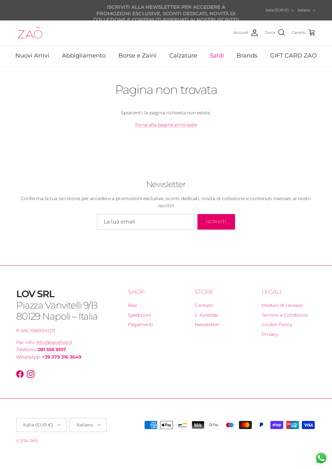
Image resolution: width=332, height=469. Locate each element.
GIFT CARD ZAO (293, 55)
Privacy (270, 334)
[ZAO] (30, 33)
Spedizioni (139, 315)
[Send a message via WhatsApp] (321, 458)
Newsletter (207, 324)
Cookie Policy (277, 324)
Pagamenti (140, 324)
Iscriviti (216, 221)
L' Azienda (206, 315)
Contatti (204, 305)
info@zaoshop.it (54, 342)
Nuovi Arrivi (32, 55)
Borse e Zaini (137, 55)
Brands (247, 55)
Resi (132, 305)
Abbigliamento (84, 55)
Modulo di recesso (282, 305)
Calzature (183, 55)
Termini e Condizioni (285, 315)
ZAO (33, 440)
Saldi (217, 55)
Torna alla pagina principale (166, 125)
